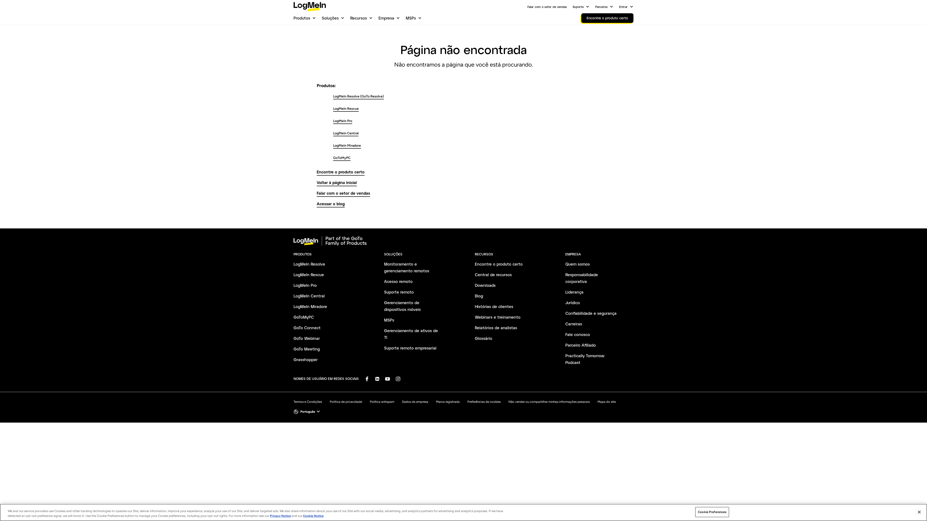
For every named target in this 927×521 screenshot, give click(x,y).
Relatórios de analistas (496, 327)
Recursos (358, 18)
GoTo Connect (307, 327)
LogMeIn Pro (342, 121)
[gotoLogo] (310, 6)
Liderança (574, 292)
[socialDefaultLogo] (367, 379)
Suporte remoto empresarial (410, 348)
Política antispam (382, 402)
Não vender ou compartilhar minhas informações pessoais (549, 402)
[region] (463, 512)
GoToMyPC (342, 158)
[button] (307, 412)
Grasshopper (306, 359)
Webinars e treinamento (497, 317)
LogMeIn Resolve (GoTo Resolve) (358, 96)
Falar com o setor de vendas (547, 6)
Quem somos (577, 264)
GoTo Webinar (307, 338)
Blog (479, 296)
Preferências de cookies (484, 402)
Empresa (386, 18)
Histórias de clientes (494, 306)
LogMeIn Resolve (309, 264)
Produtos (302, 18)
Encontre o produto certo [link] (607, 18)
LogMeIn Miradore (347, 146)
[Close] (919, 512)
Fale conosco (577, 334)
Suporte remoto (399, 292)
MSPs (411, 18)
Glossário (483, 338)
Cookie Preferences (712, 512)
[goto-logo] (463, 241)
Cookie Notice (313, 516)
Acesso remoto (398, 281)
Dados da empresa (415, 402)
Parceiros (601, 6)
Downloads (485, 285)
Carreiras (573, 324)
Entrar (623, 6)
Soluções (330, 18)
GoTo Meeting (307, 349)
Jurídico (572, 302)
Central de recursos (493, 274)
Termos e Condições (308, 402)
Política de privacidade (346, 402)
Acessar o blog (331, 203)
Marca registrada (448, 402)
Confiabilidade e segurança (591, 313)
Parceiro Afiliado (580, 345)
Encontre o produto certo (341, 172)
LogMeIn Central (345, 133)
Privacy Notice (280, 516)
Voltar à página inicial (337, 182)
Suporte (578, 6)
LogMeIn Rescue (346, 109)
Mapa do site (606, 402)
